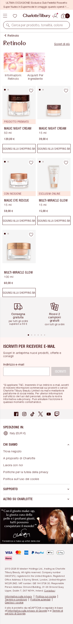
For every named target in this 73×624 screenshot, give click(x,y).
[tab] (5, 90)
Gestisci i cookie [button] (14, 602)
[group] (20, 315)
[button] (8, 25)
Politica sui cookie (46, 596)
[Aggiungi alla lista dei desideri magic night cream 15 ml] (66, 90)
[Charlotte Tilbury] (36, 16)
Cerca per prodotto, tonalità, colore (37, 25)
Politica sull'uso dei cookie (21, 479)
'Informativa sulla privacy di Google (27, 610)
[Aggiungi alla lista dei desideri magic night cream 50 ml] (31, 90)
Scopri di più (62, 44)
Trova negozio (12, 451)
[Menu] (5, 15)
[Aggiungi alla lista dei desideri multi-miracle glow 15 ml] (66, 162)
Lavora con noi (13, 465)
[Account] (55, 15)
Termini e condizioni (16, 599)
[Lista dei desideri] (15, 16)
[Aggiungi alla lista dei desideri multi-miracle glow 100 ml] (31, 234)
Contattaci (49, 590)
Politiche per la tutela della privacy (25, 472)
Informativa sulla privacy (18, 596)
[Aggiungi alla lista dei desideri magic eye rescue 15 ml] (31, 162)
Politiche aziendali (40, 599)
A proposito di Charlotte (19, 458)
